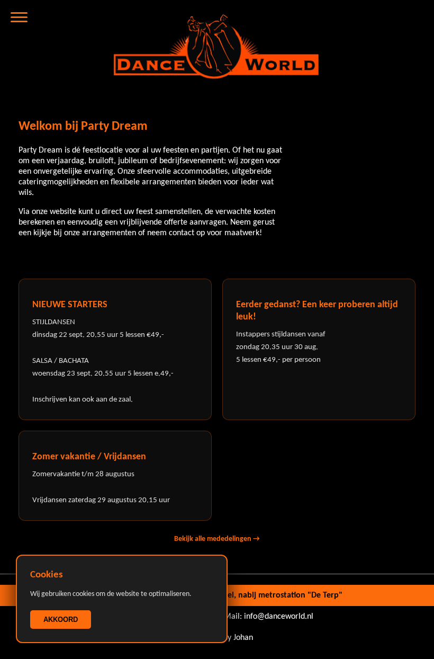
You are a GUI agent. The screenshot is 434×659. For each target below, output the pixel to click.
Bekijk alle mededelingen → (217, 539)
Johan (243, 638)
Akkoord (60, 620)
